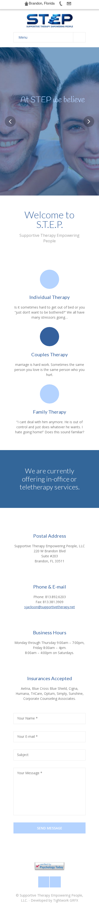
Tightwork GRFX (65, 900)
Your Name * (27, 718)
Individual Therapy (49, 297)
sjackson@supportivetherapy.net (49, 607)
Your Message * (29, 773)
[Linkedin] (55, 881)
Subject (23, 754)
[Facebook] (43, 881)
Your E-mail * (27, 736)
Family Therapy (49, 412)
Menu (23, 37)
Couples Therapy (49, 354)
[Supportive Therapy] (49, 21)
